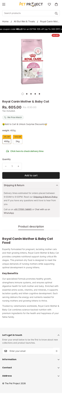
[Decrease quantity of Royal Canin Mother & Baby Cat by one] (5, 166)
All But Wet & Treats (24, 21)
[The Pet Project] (31, 4)
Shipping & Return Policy (45, 197)
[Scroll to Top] (57, 388)
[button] (56, 4)
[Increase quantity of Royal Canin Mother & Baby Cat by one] (18, 166)
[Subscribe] (56, 351)
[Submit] (56, 13)
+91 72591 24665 (23, 209)
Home (5, 21)
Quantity (6, 159)
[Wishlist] (49, 4)
